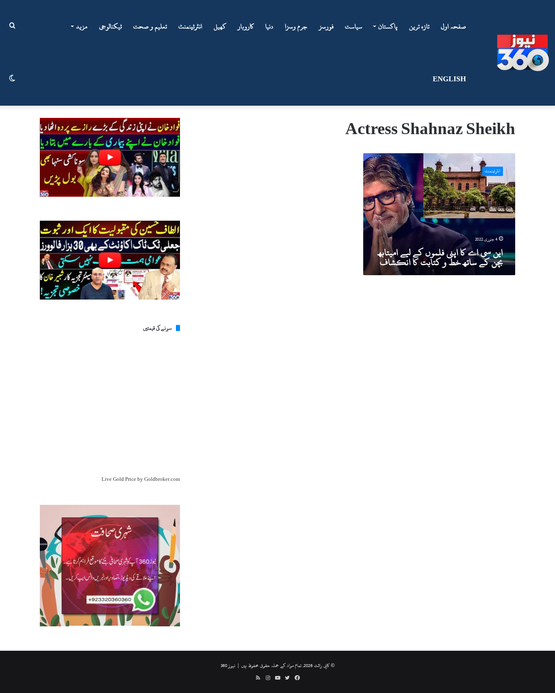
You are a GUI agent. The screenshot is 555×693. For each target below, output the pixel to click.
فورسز (326, 26)
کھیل (220, 26)
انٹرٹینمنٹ (190, 26)
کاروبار (246, 26)
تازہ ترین (419, 26)
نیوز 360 (228, 665)
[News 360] (523, 53)
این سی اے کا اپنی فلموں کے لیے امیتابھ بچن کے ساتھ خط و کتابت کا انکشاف (440, 257)
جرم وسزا (296, 26)
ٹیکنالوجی (110, 26)
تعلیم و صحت (150, 26)
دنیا (269, 26)
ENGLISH (449, 79)
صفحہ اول (453, 26)
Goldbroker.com (162, 479)
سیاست (353, 26)
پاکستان (387, 26)
